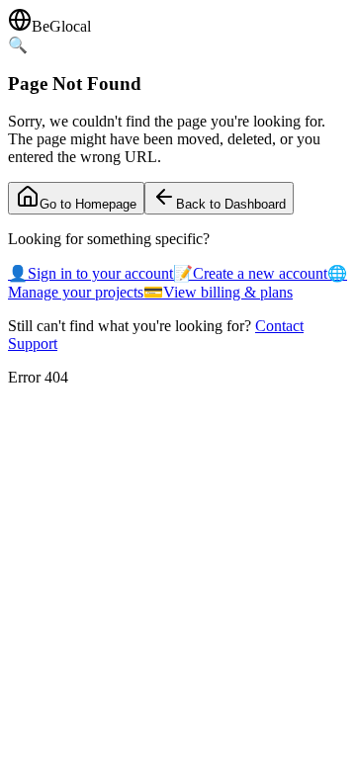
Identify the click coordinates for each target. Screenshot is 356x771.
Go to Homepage (88, 204)
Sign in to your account (90, 273)
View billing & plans (218, 292)
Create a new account (250, 273)
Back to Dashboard (231, 204)
